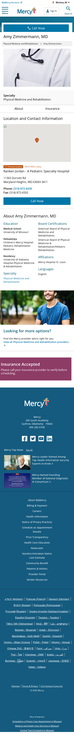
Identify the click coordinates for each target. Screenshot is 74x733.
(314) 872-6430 (22, 188)
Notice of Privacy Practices (37, 522)
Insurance (52, 108)
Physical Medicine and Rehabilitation (20, 43)
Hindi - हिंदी (41, 623)
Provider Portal (37, 574)
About (18, 108)
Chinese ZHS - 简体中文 (20, 648)
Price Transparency (37, 537)
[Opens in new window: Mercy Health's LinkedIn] (49, 438)
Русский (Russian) (16, 611)
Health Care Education (37, 542)
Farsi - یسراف (44, 648)
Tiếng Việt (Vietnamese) (19, 623)
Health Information (37, 516)
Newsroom (37, 548)
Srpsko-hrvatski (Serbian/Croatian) (48, 611)
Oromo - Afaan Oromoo (17, 642)
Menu (5, 13)
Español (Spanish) (25, 617)
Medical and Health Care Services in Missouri (37, 726)
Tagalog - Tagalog (48, 617)
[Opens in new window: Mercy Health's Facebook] (24, 438)
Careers (37, 511)
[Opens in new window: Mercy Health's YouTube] (41, 438)
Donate (37, 531)
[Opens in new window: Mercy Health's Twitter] (33, 438)
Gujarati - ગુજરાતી (35, 660)
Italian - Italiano (37, 666)
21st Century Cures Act (52, 686)
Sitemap (16, 686)
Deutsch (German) (59, 599)
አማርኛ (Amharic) (14, 599)
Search (68, 13)
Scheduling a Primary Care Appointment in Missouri (37, 721)
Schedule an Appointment (37, 527)
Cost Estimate (37, 557)
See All (29, 450)
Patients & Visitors (37, 568)
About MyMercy (37, 500)
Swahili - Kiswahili (52, 636)
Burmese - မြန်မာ (14, 660)
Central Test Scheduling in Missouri (37, 730)
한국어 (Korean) (22, 605)
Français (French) (36, 599)
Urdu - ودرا (61, 648)
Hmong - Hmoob (60, 642)
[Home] (27, 11)
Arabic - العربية (55, 654)
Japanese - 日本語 (58, 660)
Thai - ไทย (16, 654)
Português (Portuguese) (47, 605)
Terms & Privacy (30, 686)
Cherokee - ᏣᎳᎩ (34, 654)
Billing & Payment (37, 505)
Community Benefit (37, 563)
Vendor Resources (37, 579)
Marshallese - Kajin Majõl (25, 636)
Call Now (38, 28)
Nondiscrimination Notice (37, 553)
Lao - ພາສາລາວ (59, 623)
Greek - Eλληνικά (49, 629)
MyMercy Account (10, 2)
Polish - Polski (41, 642)
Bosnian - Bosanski (25, 629)
